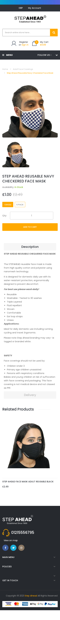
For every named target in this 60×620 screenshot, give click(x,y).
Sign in (25, 44)
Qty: (4, 215)
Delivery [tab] (30, 395)
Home (5, 69)
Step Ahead (31, 595)
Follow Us (44, 55)
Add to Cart (30, 227)
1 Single (8, 204)
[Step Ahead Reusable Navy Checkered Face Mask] (15, 153)
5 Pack (20, 204)
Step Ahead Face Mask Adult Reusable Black (28, 481)
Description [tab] (30, 247)
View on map (11, 540)
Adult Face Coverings (23, 69)
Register (23, 42)
